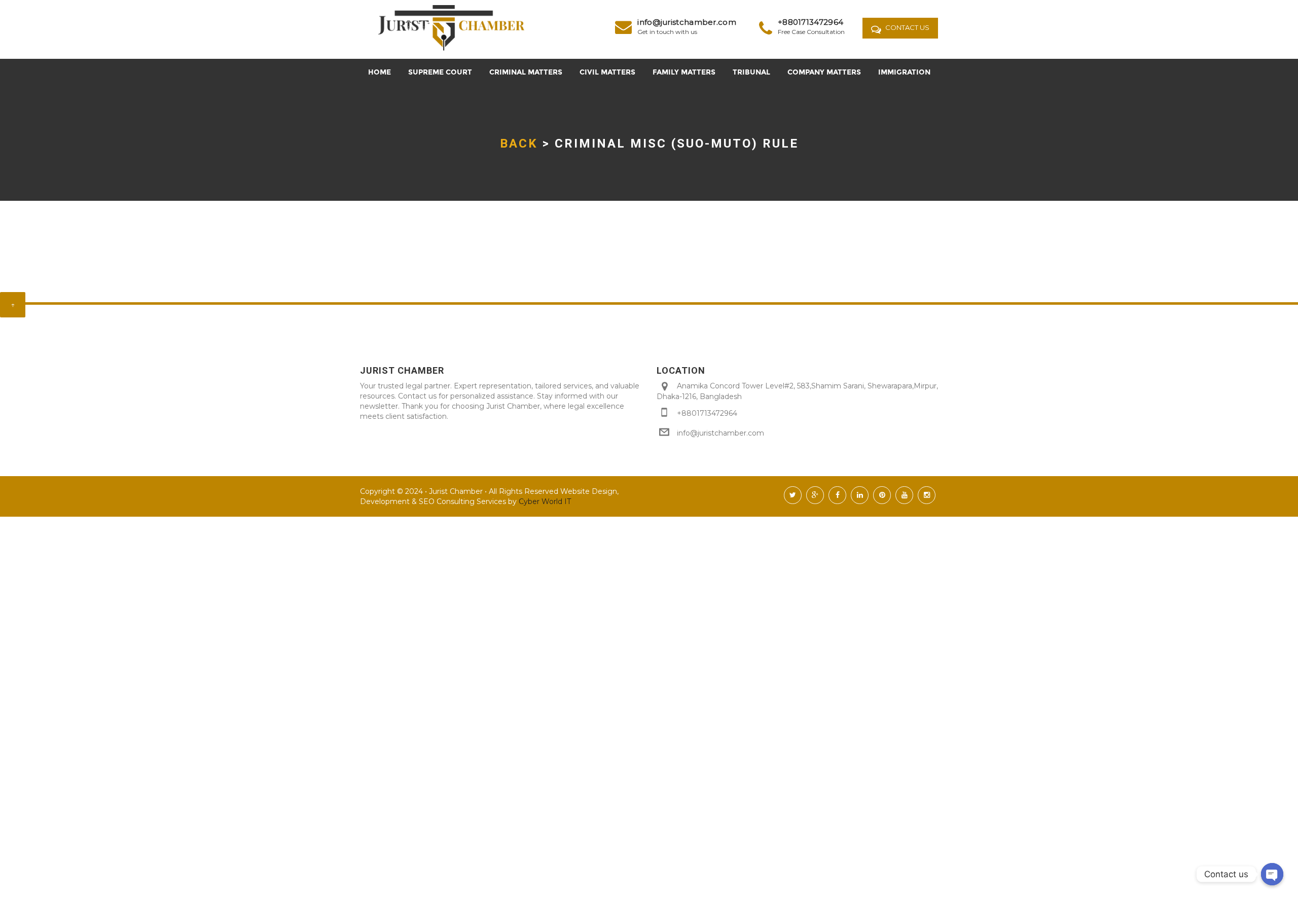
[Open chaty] (1272, 874)
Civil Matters (607, 72)
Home (379, 72)
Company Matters (824, 72)
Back (519, 143)
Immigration (904, 72)
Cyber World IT (544, 501)
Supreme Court (440, 72)
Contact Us (906, 27)
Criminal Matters (525, 72)
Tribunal (751, 72)
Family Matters (684, 72)
